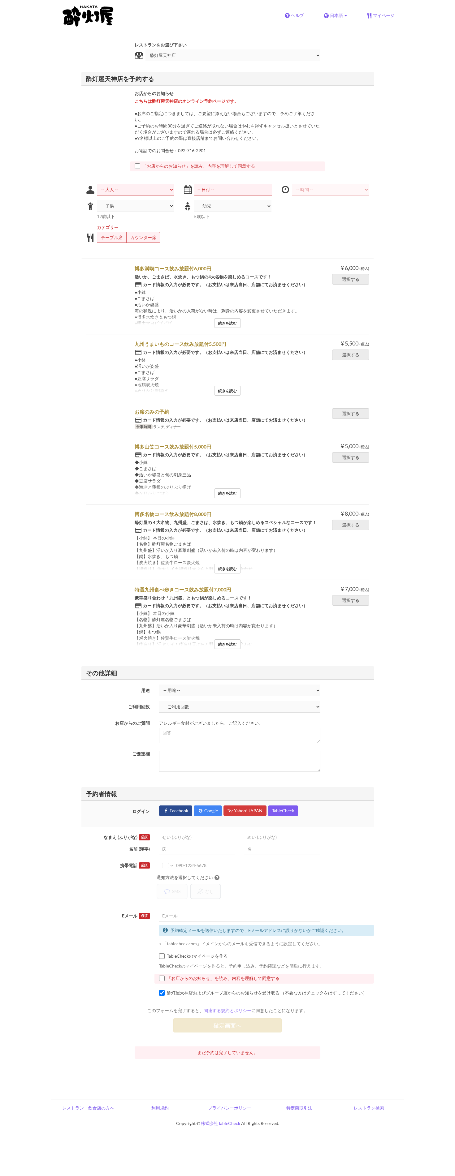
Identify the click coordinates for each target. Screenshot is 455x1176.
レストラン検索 (369, 1107)
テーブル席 (112, 237)
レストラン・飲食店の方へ (88, 1107)
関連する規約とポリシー (227, 1010)
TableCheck (283, 810)
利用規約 (160, 1107)
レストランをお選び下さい (161, 44)
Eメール (135, 915)
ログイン (141, 811)
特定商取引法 (299, 1107)
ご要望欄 (141, 753)
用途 (145, 690)
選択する (350, 279)
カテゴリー (108, 227)
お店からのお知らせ (154, 93)
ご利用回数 (139, 706)
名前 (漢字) (139, 849)
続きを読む (227, 323)
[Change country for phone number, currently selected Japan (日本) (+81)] (167, 865)
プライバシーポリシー (229, 1107)
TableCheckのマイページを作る (197, 956)
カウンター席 (143, 237)
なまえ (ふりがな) (126, 837)
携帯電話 (134, 865)
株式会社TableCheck (220, 1123)
